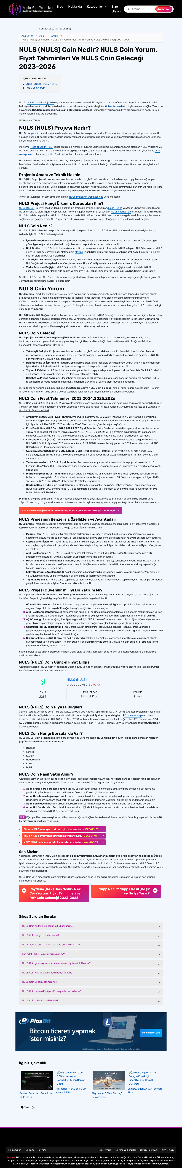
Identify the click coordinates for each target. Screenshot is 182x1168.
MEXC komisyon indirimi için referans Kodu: (60, 842)
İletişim (42, 1149)
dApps (30, 133)
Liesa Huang (115, 207)
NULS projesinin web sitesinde (86, 196)
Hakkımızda (14, 1149)
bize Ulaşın (168, 1149)
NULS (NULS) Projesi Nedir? (41, 84)
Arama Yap (163, 9)
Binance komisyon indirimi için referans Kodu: (60, 829)
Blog (60, 7)
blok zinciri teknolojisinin (40, 102)
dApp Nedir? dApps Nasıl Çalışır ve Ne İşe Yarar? (124, 891)
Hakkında (75, 7)
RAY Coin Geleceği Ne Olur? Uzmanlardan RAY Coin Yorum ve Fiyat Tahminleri (68, 510)
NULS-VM (55, 154)
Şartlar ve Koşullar (126, 1149)
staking (79, 251)
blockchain (114, 106)
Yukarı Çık (29, 1107)
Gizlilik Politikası (148, 1149)
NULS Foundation (121, 211)
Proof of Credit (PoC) (41, 146)
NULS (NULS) (26, 207)
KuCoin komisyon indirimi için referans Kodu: (60, 835)
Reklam (29, 1149)
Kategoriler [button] (95, 7)
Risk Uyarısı (104, 1149)
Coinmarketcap (133, 715)
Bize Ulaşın (116, 9)
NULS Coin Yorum (35, 87)
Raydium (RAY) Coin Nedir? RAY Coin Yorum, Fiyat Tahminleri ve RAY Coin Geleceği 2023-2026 (55, 893)
